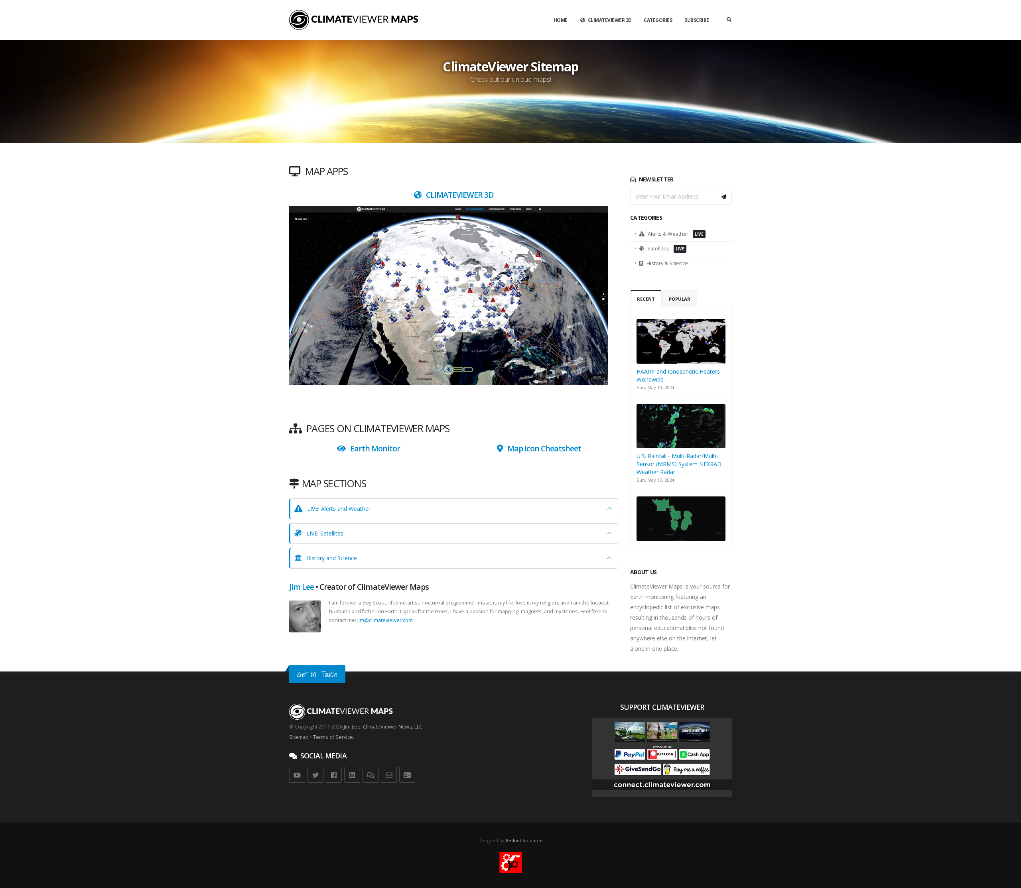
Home (561, 20)
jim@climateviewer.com (385, 620)
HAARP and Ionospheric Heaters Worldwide (678, 375)
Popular (679, 299)
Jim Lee (301, 586)
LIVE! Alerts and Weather (338, 508)
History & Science (666, 263)
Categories (658, 20)
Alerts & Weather (675, 233)
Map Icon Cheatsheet (543, 448)
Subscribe (696, 20)
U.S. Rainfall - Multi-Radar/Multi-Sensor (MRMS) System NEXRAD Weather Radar (679, 464)
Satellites (665, 248)
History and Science (331, 558)
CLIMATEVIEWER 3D (458, 194)
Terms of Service (333, 737)
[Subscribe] (723, 197)
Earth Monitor (374, 448)
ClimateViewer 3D (610, 20)
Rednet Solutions (524, 840)
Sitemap (299, 737)
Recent (646, 299)
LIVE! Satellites (324, 533)
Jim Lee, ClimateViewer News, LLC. (384, 726)
